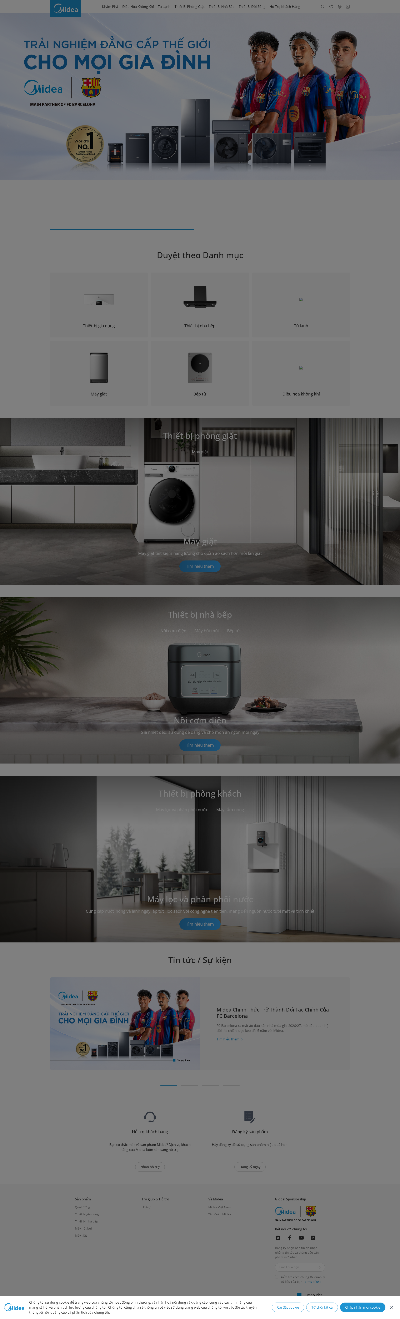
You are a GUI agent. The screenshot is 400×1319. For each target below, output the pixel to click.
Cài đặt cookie (288, 1307)
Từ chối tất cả (322, 1307)
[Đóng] (392, 1307)
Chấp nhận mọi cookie (362, 1307)
